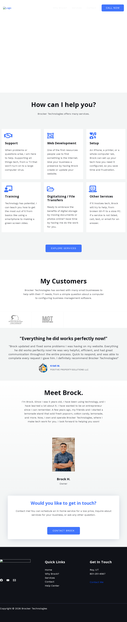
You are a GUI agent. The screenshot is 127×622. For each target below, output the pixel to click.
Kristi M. (55, 365)
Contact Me (96, 582)
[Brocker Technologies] (7, 7)
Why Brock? (60, 7)
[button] (113, 7)
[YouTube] (8, 580)
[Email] (14, 580)
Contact (91, 7)
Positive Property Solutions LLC (69, 369)
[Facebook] (1, 580)
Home (44, 7)
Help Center (52, 585)
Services (77, 7)
